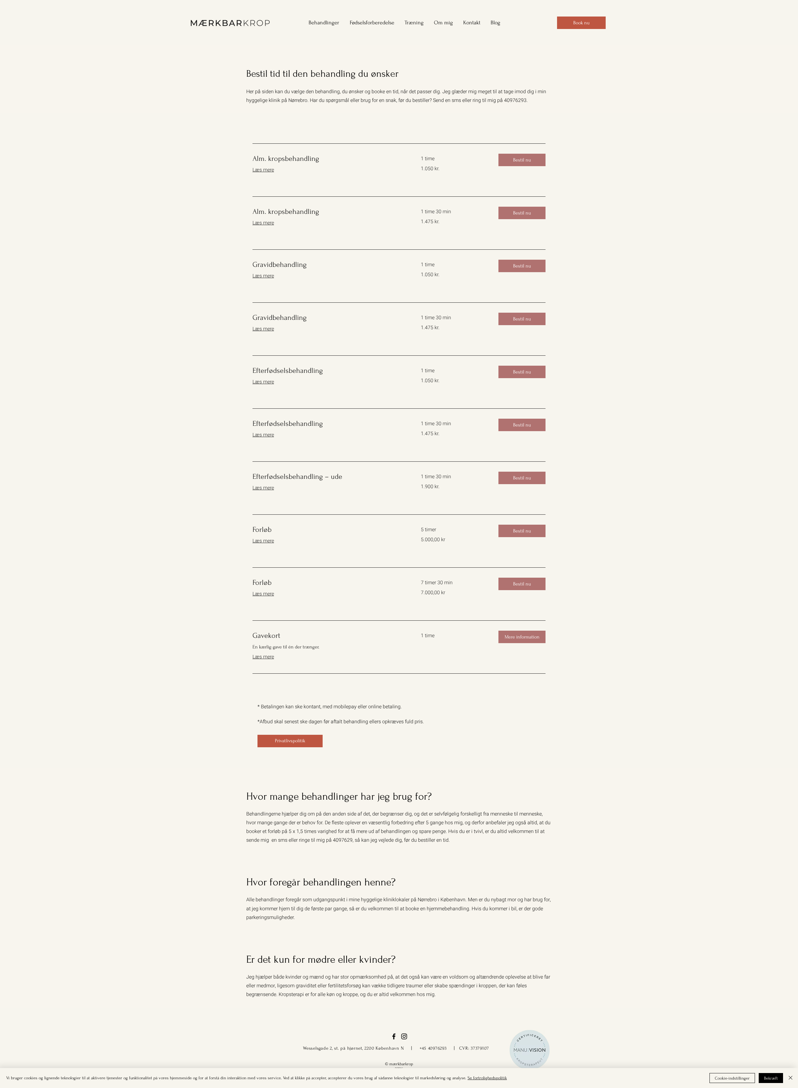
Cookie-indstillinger (732, 1078)
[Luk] (790, 1078)
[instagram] (404, 1036)
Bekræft (771, 1078)
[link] (329, 159)
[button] (321, 23)
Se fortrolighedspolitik (487, 1078)
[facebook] (394, 1036)
